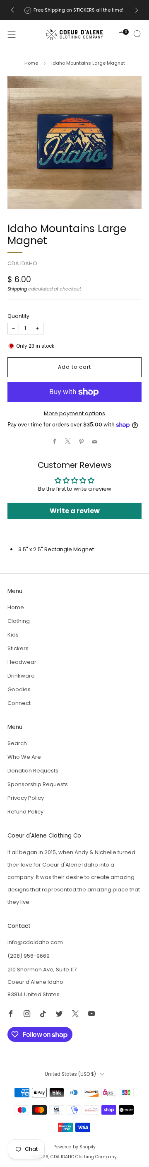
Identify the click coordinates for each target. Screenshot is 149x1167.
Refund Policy (25, 812)
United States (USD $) (70, 1074)
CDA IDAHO (22, 263)
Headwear (21, 662)
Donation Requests (32, 771)
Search (17, 743)
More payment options (74, 413)
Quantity (18, 316)
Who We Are (24, 757)
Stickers (18, 648)
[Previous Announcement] (12, 10)
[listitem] (74, 10)
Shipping (17, 289)
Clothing (18, 621)
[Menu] (11, 34)
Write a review (75, 511)
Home (31, 63)
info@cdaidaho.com (35, 942)
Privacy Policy (25, 798)
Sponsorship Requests (37, 784)
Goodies (19, 689)
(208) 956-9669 (28, 956)
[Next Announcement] (137, 10)
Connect (19, 703)
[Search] (137, 34)
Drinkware (21, 676)
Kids (13, 635)
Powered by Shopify (74, 1147)
